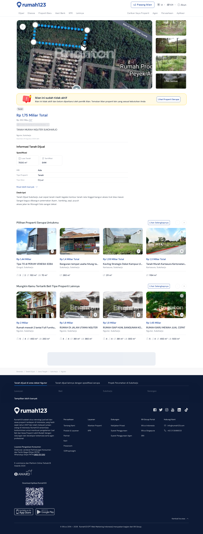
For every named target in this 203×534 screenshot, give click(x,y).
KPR (89, 430)
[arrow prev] (177, 222)
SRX (142, 436)
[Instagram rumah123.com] (167, 410)
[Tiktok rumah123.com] (186, 409)
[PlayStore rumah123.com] (45, 511)
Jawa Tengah (42, 371)
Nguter (63, 371)
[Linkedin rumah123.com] (179, 409)
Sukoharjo (54, 371)
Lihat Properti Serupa (168, 99)
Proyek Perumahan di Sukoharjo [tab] (123, 383)
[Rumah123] (31, 5)
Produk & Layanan (71, 430)
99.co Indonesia (148, 425)
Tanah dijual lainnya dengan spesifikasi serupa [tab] (77, 383)
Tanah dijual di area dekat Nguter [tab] (30, 383)
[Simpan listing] (52, 232)
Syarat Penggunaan (119, 430)
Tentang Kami (69, 425)
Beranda (19, 371)
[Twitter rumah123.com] (161, 410)
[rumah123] (30, 411)
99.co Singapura (148, 430)
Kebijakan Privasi (118, 425)
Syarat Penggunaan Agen (121, 436)
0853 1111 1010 (39, 454)
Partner (67, 436)
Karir (65, 441)
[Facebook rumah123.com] (155, 410)
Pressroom (68, 446)
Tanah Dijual (30, 371)
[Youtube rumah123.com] (172, 410)
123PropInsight (70, 451)
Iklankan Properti (95, 425)
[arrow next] (184, 222)
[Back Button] (23, 27)
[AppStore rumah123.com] (23, 511)
